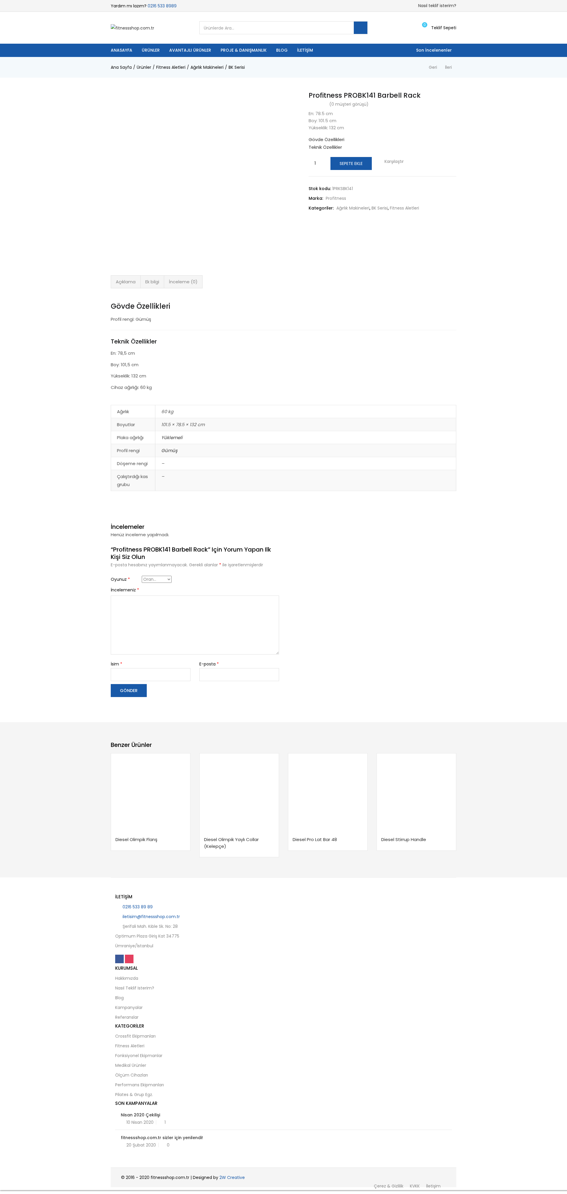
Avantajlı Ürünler (190, 50)
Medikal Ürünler (130, 1065)
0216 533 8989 (162, 6)
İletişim (305, 50)
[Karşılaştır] (160, 832)
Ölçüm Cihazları (131, 1075)
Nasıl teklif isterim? (437, 6)
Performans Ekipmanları (139, 1085)
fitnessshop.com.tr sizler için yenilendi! (162, 1138)
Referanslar (127, 1017)
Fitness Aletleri (170, 67)
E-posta (209, 664)
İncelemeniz (125, 590)
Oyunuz (120, 579)
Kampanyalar (129, 1007)
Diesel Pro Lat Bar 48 (315, 839)
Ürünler (151, 50)
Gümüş (169, 450)
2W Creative (232, 1177)
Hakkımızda (126, 978)
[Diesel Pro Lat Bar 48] (327, 792)
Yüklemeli (172, 437)
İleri (448, 67)
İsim (116, 664)
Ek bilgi (152, 282)
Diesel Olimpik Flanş (136, 839)
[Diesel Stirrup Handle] (416, 792)
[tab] (126, 281)
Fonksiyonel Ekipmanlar (138, 1056)
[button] (438, 27)
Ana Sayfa (121, 67)
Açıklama (126, 282)
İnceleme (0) (183, 282)
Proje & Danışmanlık (244, 50)
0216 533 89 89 (138, 907)
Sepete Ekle (351, 163)
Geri (433, 67)
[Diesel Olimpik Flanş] (150, 792)
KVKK (415, 1186)
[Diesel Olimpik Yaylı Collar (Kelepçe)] (239, 792)
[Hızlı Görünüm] (148, 832)
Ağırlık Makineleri (207, 67)
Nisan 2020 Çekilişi (140, 1115)
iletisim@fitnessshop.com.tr (151, 917)
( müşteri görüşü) (349, 104)
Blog (282, 50)
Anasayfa (121, 50)
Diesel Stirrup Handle (403, 839)
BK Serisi (237, 67)
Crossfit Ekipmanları (135, 1036)
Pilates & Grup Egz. (134, 1095)
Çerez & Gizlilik (388, 1186)
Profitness (336, 198)
